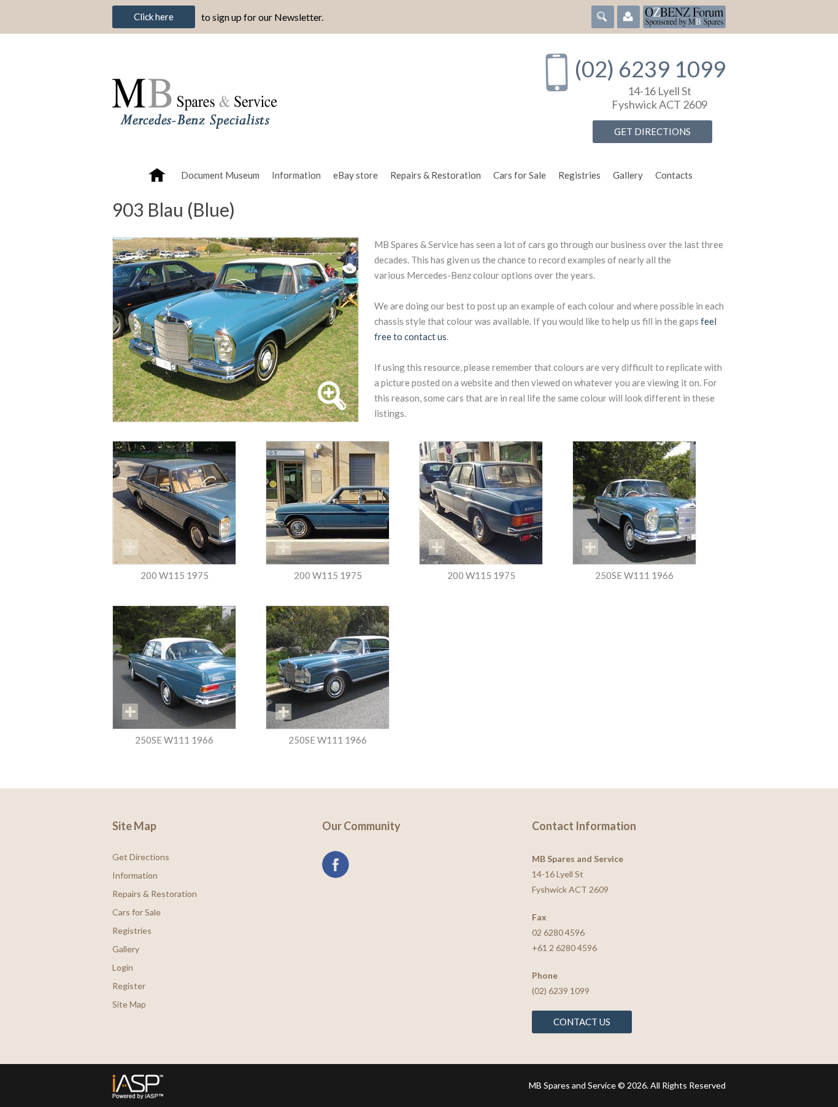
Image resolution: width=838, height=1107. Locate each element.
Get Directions (652, 131)
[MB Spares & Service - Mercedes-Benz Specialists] (314, 98)
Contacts (674, 175)
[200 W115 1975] (174, 503)
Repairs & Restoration (435, 175)
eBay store (355, 175)
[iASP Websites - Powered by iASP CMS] (261, 1085)
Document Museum (220, 175)
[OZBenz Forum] (684, 15)
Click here (154, 16)
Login (122, 967)
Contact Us (581, 1021)
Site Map (129, 1004)
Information (296, 175)
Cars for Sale (519, 175)
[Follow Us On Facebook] (335, 864)
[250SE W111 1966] (634, 503)
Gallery (628, 175)
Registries (579, 175)
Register (128, 986)
